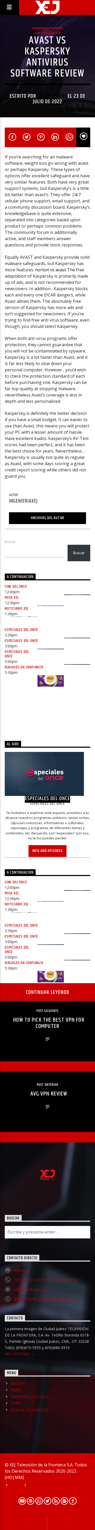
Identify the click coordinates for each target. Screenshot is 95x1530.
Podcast (37, 1485)
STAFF (16, 1403)
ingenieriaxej (51, 96)
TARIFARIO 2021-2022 (30, 1396)
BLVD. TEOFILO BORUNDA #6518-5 (45, 1299)
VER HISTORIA (17, 1353)
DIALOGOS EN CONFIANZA (24, 667)
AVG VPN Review (49, 1093)
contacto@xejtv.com (31, 1289)
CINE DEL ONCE (16, 586)
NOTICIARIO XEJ (16, 608)
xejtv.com (22, 1270)
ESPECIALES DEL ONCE (21, 629)
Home (15, 1485)
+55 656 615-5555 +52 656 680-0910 (45, 1279)
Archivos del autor (47, 518)
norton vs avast (50, 270)
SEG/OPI (18, 1383)
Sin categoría (47, 32)
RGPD (16, 1390)
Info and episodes (47, 850)
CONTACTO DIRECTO (29, 1409)
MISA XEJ (11, 597)
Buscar (10, 541)
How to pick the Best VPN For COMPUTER (48, 1023)
